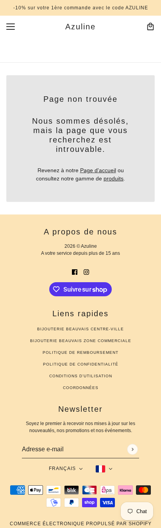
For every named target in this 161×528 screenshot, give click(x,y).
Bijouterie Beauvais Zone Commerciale (80, 341)
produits (113, 178)
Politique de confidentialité (80, 364)
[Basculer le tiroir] (10, 26)
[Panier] (150, 26)
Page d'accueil (98, 170)
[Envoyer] (132, 449)
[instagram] (86, 272)
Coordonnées (80, 388)
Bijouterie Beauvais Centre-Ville (80, 329)
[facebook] (74, 272)
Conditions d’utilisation (80, 376)
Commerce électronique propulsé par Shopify (81, 523)
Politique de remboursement (80, 352)
